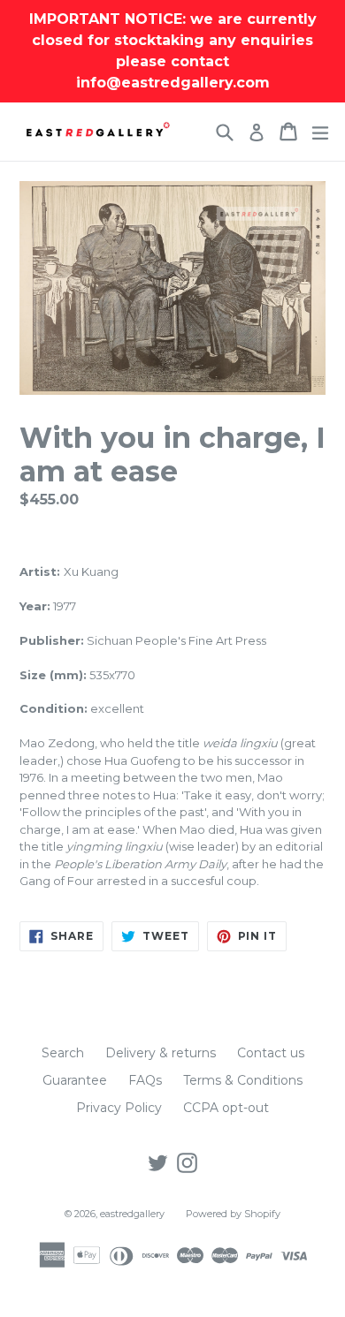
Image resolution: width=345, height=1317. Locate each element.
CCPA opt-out (226, 1108)
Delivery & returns (160, 1053)
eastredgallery (132, 1213)
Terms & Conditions (243, 1080)
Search (63, 1053)
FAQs (145, 1080)
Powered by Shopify (233, 1213)
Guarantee (74, 1080)
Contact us (270, 1053)
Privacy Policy (119, 1108)
